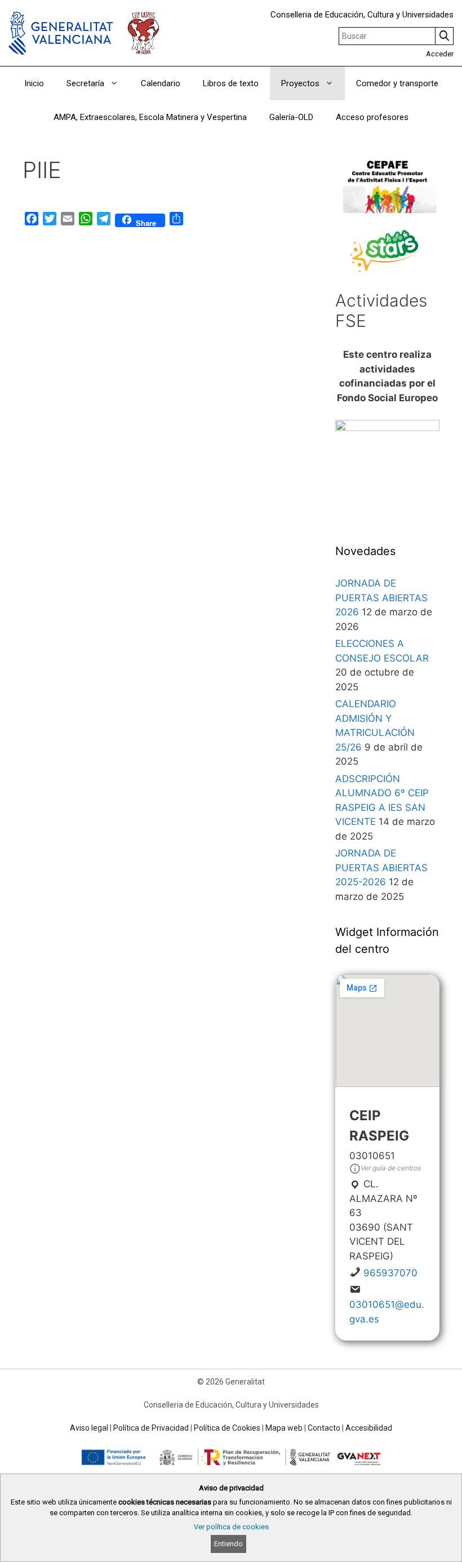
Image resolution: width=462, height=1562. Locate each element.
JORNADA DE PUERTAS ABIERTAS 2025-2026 (381, 867)
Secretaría (85, 83)
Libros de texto (231, 83)
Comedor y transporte (397, 83)
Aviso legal (89, 1427)
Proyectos (300, 83)
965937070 (390, 1273)
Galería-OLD (291, 117)
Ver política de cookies (231, 1527)
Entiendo (228, 1543)
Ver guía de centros (391, 1168)
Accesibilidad (368, 1427)
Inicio (34, 83)
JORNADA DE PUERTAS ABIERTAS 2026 (381, 598)
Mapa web (284, 1427)
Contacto (324, 1427)
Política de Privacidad (151, 1427)
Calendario (160, 83)
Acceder (440, 54)
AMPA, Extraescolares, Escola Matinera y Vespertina (150, 117)
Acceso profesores (372, 117)
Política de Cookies (227, 1427)
